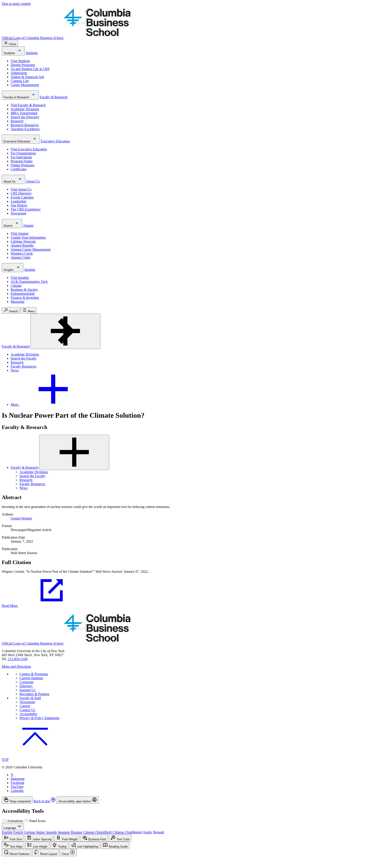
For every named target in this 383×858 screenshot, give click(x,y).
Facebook (17, 783)
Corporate (26, 682)
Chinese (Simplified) (97, 832)
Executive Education (17, 141)
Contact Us (27, 710)
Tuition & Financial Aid (27, 77)
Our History (19, 205)
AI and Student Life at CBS (30, 69)
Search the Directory (25, 117)
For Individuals (21, 157)
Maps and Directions (16, 666)
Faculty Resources (23, 366)
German (29, 832)
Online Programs (22, 165)
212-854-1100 (17, 659)
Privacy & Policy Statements (39, 718)
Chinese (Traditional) (127, 832)
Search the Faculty (24, 358)
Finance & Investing (25, 297)
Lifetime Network (23, 241)
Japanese (64, 832)
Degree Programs (23, 65)
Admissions (19, 73)
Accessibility (28, 714)
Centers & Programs (34, 674)
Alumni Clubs (20, 257)
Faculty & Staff (30, 698)
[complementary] (191, 800)
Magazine (17, 301)
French (18, 832)
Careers (25, 706)
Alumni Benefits (22, 245)
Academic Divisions (25, 109)
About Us (10, 181)
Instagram (17, 779)
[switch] (4, 820)
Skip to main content (16, 4)
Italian (40, 832)
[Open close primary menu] (65, 331)
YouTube (17, 787)
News (15, 370)
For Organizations (23, 153)
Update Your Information (28, 237)
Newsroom (18, 213)
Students (10, 53)
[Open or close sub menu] (74, 452)
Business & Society (24, 289)
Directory (26, 686)
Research (17, 121)
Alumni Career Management (31, 249)
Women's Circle (22, 253)
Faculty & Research (17, 97)
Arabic (147, 832)
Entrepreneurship (23, 293)
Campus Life (20, 81)
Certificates (18, 169)
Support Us (27, 690)
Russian (76, 832)
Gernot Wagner (21, 518)
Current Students (31, 678)
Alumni (8, 225)
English (7, 832)
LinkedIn (17, 791)
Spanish (51, 832)
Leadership (18, 201)
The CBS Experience (26, 209)
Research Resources (25, 125)
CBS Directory (21, 193)
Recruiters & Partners (34, 694)
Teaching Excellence (25, 129)
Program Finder (22, 161)
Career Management (25, 85)
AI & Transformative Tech (29, 281)
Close (12, 44)
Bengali (158, 832)
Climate (16, 285)
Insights (9, 270)
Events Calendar (22, 197)
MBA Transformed (24, 113)
